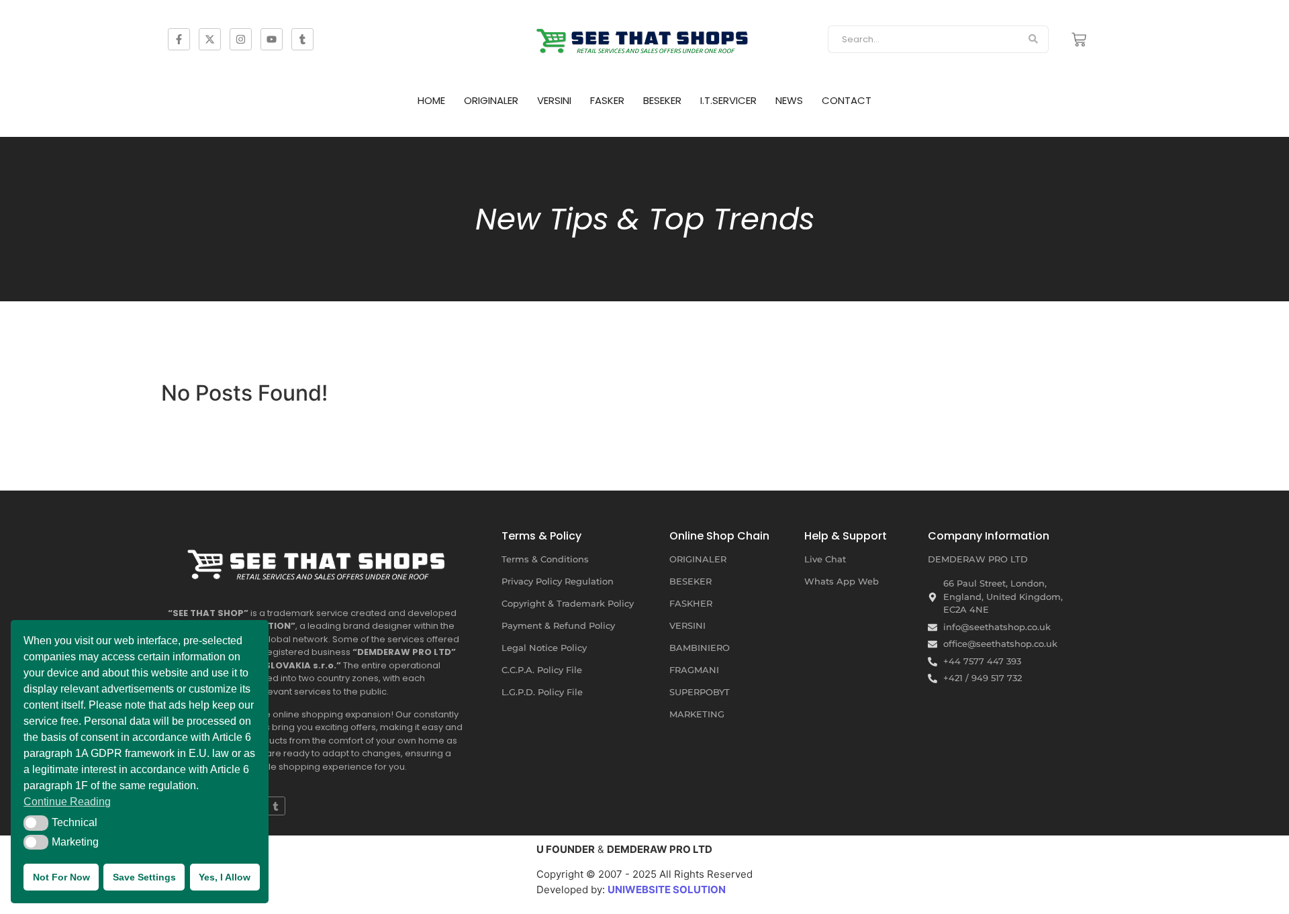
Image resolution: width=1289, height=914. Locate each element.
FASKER (607, 100)
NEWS (789, 100)
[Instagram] (241, 39)
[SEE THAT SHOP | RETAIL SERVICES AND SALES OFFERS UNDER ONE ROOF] (319, 560)
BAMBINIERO (699, 647)
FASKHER (690, 603)
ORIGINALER (491, 100)
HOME (431, 100)
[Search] (1033, 40)
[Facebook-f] (179, 39)
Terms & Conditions (545, 559)
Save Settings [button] (144, 877)
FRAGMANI (694, 669)
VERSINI (554, 100)
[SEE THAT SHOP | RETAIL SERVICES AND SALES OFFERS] (644, 37)
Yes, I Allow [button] (224, 877)
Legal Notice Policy (544, 647)
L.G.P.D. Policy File (542, 692)
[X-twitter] (210, 39)
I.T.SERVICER (728, 100)
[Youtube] (271, 39)
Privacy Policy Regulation (558, 581)
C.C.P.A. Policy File (542, 669)
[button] (35, 822)
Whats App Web (841, 581)
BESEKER (662, 100)
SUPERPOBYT (699, 692)
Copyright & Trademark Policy (568, 603)
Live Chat (825, 559)
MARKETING (696, 714)
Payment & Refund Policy (558, 625)
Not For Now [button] (61, 877)
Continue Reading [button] (67, 801)
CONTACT (846, 100)
